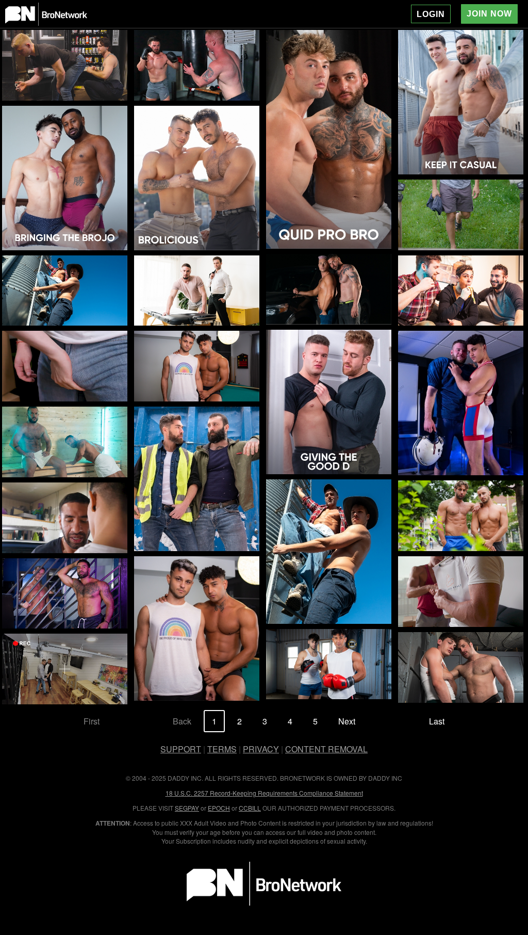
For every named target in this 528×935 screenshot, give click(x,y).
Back (182, 721)
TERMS (222, 749)
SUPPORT (180, 749)
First (92, 721)
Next (346, 721)
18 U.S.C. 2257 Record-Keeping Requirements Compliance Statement (264, 792)
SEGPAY (187, 807)
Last (436, 721)
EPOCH (219, 807)
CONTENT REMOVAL (326, 749)
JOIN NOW (489, 13)
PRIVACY (261, 749)
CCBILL (250, 807)
